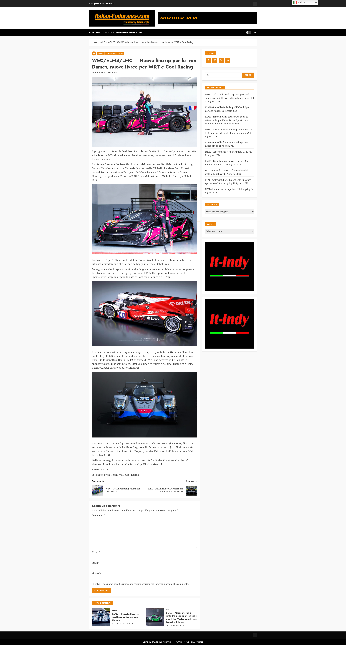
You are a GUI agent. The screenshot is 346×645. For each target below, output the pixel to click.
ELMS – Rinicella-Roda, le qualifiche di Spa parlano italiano (125, 617)
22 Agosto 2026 (121, 624)
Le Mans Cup (111, 54)
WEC (121, 54)
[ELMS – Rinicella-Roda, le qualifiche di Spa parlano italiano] (101, 617)
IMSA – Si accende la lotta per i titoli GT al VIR (228, 151)
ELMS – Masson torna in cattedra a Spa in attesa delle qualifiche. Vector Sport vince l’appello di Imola (181, 617)
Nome (96, 552)
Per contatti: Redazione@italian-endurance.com (115, 32)
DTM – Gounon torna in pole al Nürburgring (228, 189)
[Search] (255, 32)
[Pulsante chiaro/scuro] (248, 32)
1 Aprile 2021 (112, 73)
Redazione (98, 73)
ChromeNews (182, 641)
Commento (98, 515)
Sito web (96, 573)
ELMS (100, 54)
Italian (301, 2)
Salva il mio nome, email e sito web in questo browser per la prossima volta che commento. (142, 583)
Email (95, 562)
